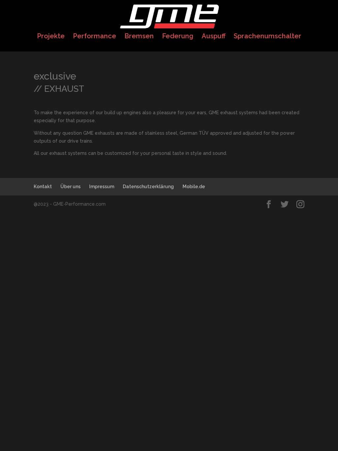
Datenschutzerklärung (148, 186)
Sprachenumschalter (267, 37)
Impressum (101, 186)
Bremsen (139, 37)
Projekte (51, 37)
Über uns (70, 186)
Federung (177, 37)
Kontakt (43, 186)
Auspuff (213, 37)
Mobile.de (194, 186)
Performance (94, 37)
